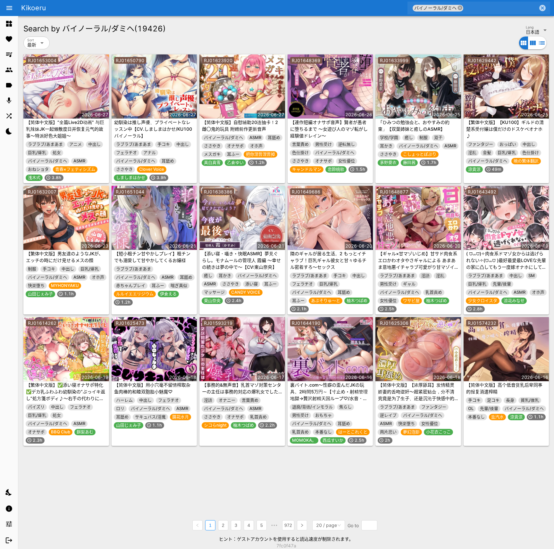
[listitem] (9, 23)
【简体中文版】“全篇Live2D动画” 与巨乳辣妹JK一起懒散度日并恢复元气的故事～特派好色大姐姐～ (65, 128)
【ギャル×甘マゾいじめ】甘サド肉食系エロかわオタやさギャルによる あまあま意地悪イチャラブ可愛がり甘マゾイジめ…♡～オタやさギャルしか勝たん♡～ (418, 267)
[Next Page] (302, 525)
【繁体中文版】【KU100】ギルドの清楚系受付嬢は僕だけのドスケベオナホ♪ (505, 128)
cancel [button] (460, 8)
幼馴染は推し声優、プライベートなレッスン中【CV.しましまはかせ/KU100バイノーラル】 (153, 128)
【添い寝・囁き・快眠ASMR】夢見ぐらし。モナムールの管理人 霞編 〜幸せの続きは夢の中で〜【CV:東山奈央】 (241, 260)
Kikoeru (33, 8)
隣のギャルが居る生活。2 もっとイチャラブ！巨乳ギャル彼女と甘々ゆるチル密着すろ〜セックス (328, 260)
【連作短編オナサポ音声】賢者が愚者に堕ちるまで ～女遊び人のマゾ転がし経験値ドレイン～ (329, 128)
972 (288, 525)
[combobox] (501, 8)
